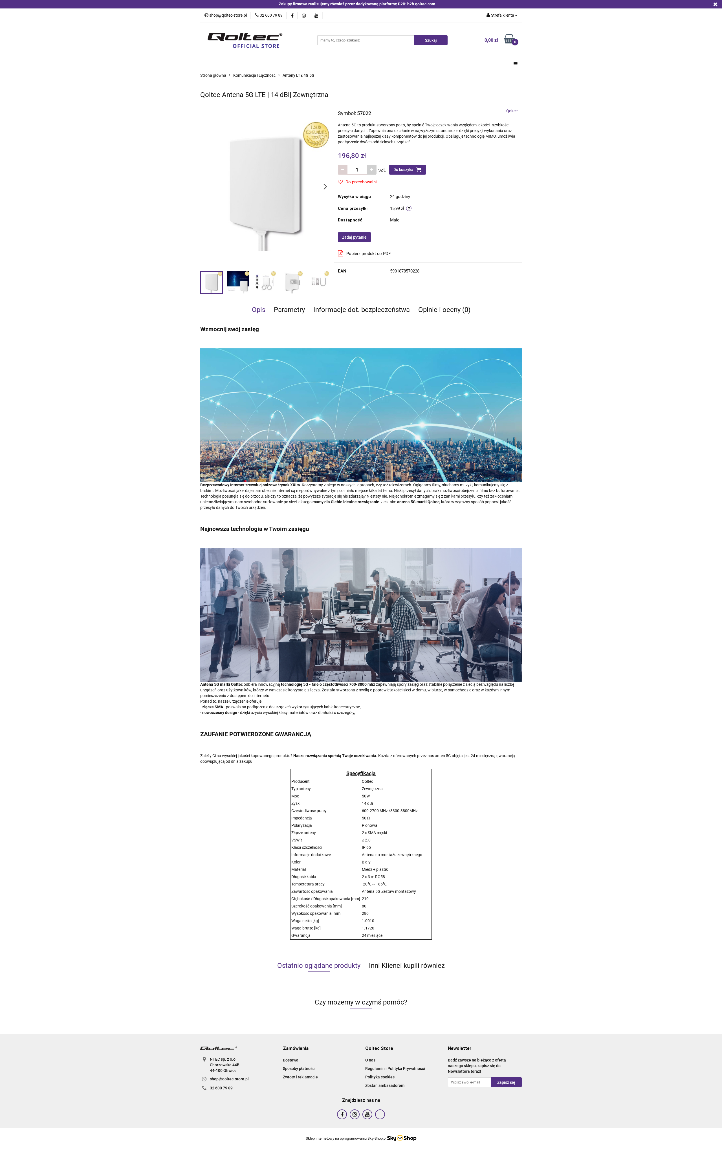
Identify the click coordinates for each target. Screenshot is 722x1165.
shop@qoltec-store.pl (229, 1079)
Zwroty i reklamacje (300, 1077)
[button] (296, 1048)
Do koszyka (403, 169)
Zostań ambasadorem (384, 1085)
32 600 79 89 (221, 1088)
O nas (370, 1060)
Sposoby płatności (299, 1068)
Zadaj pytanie (354, 237)
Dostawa (290, 1060)
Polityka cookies (380, 1077)
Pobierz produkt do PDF (368, 253)
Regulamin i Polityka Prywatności (395, 1068)
